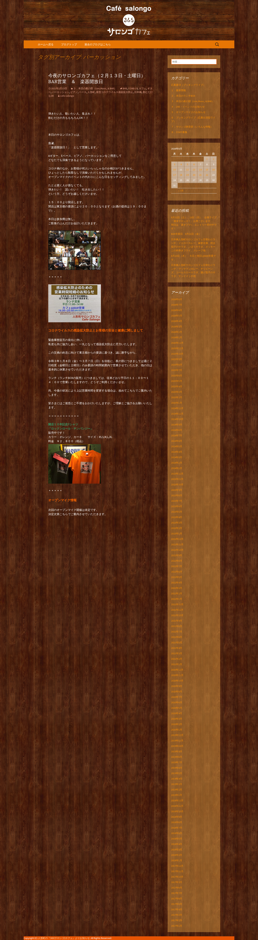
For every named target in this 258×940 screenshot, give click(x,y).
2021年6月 (176, 637)
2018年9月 (176, 816)
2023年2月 (176, 528)
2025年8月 (176, 364)
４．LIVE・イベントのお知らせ (188, 106)
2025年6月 (176, 375)
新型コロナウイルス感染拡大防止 (114, 92)
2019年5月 (176, 773)
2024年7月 (176, 435)
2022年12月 (177, 539)
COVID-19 (133, 88)
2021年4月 (176, 648)
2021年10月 (177, 615)
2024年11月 (177, 413)
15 (207, 169)
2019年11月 (177, 740)
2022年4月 (176, 582)
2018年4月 (176, 844)
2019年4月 (176, 778)
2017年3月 (176, 914)
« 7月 (181, 190)
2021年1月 (176, 664)
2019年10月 (177, 746)
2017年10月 (177, 876)
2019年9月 (176, 751)
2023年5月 (176, 511)
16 (213, 169)
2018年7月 (176, 827)
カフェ (142, 88)
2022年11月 (177, 544)
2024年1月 (176, 468)
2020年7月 (176, 697)
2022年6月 (176, 571)
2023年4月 (176, 517)
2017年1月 (176, 925)
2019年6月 (176, 767)
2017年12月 (177, 865)
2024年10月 (177, 419)
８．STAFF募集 (179, 132)
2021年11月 (177, 609)
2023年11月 (177, 479)
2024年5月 (176, 446)
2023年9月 (176, 490)
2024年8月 (176, 430)
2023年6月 (176, 506)
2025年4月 (176, 386)
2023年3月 (176, 522)
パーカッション (60, 92)
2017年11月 (177, 871)
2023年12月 (177, 473)
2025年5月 (176, 381)
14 (200, 169)
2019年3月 (176, 784)
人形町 (91, 92)
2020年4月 (176, 713)
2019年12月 (177, 735)
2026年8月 (176, 299)
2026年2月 (176, 332)
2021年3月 (176, 653)
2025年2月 (176, 397)
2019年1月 (176, 795)
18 (181, 174)
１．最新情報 (178, 90)
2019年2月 (176, 789)
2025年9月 (176, 359)
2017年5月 (176, 904)
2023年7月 (176, 500)
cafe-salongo (67, 95)
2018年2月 (176, 855)
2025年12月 (177, 342)
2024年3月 (176, 457)
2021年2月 (176, 658)
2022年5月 (176, 577)
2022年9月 (176, 555)
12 (187, 169)
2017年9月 (176, 882)
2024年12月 (177, 408)
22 (207, 174)
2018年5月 (176, 838)
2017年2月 (176, 920)
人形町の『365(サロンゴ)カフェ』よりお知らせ (64, 938)
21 (200, 174)
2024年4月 (176, 451)
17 (174, 174)
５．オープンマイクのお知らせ (188, 112)
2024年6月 (176, 440)
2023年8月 (176, 495)
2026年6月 (176, 310)
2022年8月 (176, 560)
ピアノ (74, 92)
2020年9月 (176, 686)
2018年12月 (177, 800)
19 (187, 174)
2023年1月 (176, 533)
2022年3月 (176, 588)
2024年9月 (176, 424)
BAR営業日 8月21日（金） (186, 233)
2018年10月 (177, 811)
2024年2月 (176, 462)
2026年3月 (176, 326)
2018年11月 (177, 805)
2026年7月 (176, 304)
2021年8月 (176, 626)
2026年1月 (176, 337)
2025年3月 (176, 391)
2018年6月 (176, 833)
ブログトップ (69, 44)
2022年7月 (176, 566)
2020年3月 (176, 718)
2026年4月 (176, 321)
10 (174, 169)
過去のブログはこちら (97, 44)
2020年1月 (176, 729)
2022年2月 (176, 593)
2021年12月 (177, 604)
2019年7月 (176, 762)
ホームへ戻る (46, 44)
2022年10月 (177, 549)
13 (194, 169)
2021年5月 (176, 642)
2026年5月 (176, 315)
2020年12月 (177, 669)
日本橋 (138, 92)
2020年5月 (176, 707)
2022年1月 (176, 598)
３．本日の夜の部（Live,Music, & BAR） (94, 88)
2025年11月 (177, 348)
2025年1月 (176, 402)
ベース (82, 92)
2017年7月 (176, 893)
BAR (125, 88)
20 (194, 174)
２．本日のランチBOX (183, 95)
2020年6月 (176, 702)
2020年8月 (176, 691)
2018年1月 (176, 860)
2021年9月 (176, 620)
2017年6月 (176, 898)
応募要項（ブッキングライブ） (188, 84)
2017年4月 (176, 909)
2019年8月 (176, 756)
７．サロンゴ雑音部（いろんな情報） (192, 126)
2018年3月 (176, 849)
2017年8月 (176, 887)
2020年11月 (177, 675)
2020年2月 (176, 724)
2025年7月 (176, 370)
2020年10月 (177, 680)
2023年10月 (177, 484)
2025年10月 (177, 353)
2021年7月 (176, 631)
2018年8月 (176, 822)
